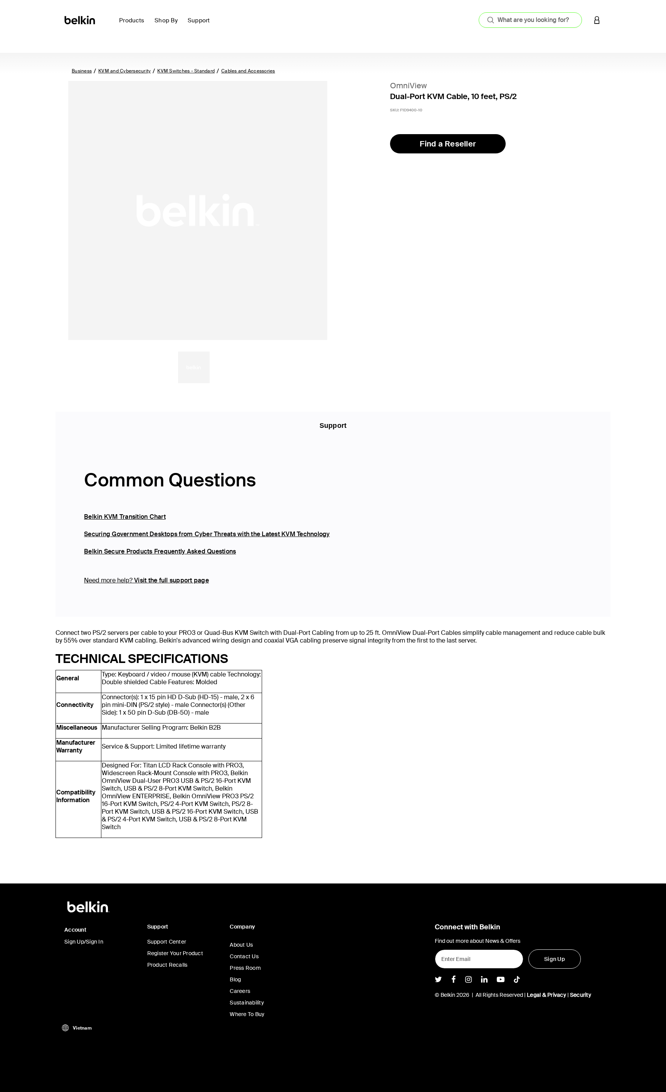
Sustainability (247, 1002)
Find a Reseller (448, 144)
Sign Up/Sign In (83, 941)
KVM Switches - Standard (186, 71)
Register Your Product (175, 953)
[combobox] (530, 20)
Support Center (167, 941)
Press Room (245, 967)
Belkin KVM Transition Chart (125, 517)
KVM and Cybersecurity (124, 71)
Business (82, 71)
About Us (241, 944)
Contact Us (244, 956)
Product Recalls (167, 964)
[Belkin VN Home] (80, 19)
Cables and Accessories (248, 71)
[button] (597, 20)
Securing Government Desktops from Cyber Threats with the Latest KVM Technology (207, 534)
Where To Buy (247, 1014)
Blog (235, 979)
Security (580, 994)
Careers (240, 991)
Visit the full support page (171, 580)
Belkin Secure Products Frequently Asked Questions (160, 551)
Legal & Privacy (546, 994)
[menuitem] (133, 24)
